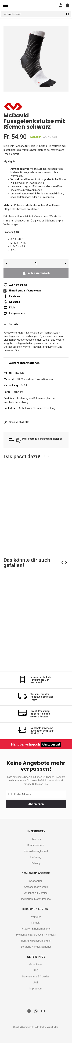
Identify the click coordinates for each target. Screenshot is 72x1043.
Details (13, 324)
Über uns (36, 839)
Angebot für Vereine (36, 893)
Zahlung (36, 863)
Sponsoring (35, 881)
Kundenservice (35, 845)
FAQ (36, 970)
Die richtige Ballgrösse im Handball (36, 934)
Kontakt (35, 922)
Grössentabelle (19, 422)
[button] (63, 475)
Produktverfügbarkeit (36, 851)
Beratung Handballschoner (36, 946)
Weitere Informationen (24, 363)
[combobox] (36, 14)
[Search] (67, 14)
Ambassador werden (36, 887)
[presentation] (44, 456)
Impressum (35, 988)
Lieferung (35, 857)
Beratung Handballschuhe (36, 940)
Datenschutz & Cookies (35, 976)
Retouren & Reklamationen (36, 928)
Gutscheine (35, 964)
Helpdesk (36, 916)
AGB (35, 982)
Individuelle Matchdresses (36, 899)
